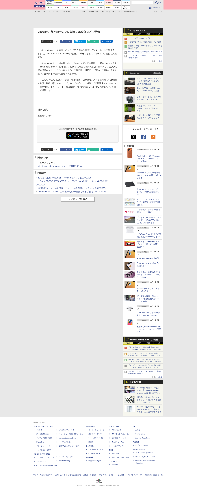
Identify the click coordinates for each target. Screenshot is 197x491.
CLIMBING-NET (94, 453)
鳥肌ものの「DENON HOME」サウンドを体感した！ (148, 108)
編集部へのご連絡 (89, 475)
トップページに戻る (77, 199)
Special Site (135, 73)
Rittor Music (90, 427)
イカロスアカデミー (119, 446)
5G (113, 11)
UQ (77, 11)
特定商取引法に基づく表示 (154, 475)
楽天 (83, 11)
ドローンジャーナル (43, 446)
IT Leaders (40, 442)
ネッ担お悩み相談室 (43, 450)
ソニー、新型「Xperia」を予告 (139, 38)
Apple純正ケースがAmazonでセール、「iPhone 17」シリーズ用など (148, 158)
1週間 (148, 34)
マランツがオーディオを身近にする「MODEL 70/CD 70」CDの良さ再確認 (149, 81)
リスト (56, 41)
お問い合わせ (60, 475)
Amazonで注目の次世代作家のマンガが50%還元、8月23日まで (149, 175)
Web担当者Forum (42, 434)
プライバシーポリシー (107, 475)
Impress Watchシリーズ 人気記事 (144, 339)
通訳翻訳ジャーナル (119, 438)
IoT (119, 11)
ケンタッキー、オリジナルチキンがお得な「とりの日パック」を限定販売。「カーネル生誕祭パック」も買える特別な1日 (145, 355)
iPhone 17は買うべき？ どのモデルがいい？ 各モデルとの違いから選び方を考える (149, 409)
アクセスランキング (138, 30)
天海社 (137, 430)
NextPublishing (64, 461)
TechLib (115, 465)
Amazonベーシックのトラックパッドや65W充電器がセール (149, 192)
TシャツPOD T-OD (95, 438)
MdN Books (116, 453)
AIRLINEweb (116, 430)
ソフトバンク (54, 11)
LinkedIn (108, 41)
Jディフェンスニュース (120, 434)
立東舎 (90, 442)
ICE (134, 427)
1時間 (128, 34)
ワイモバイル (67, 11)
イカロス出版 (114, 427)
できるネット (41, 461)
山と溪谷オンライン (95, 449)
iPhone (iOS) (93, 11)
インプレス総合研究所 (44, 438)
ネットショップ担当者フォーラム (71, 434)
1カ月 (158, 34)
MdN (111, 450)
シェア (68, 41)
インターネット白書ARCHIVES (47, 465)
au (44, 11)
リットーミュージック (96, 430)
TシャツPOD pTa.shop (144, 453)
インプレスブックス (66, 457)
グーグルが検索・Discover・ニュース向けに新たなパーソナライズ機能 (149, 298)
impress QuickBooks (142, 438)
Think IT (39, 430)
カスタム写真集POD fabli (145, 457)
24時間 (138, 34)
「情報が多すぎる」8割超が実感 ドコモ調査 (144, 42)
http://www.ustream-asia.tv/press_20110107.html (60, 166)
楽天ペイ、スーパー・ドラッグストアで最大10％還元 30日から (149, 244)
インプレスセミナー (66, 442)
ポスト (49, 41)
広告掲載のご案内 (74, 475)
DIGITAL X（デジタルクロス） (70, 446)
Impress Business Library (68, 438)
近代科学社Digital (94, 461)
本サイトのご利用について (43, 475)
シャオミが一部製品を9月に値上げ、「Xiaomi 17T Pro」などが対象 (149, 274)
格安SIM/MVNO (129, 11)
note (95, 41)
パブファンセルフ (141, 445)
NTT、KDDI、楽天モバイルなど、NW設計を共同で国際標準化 (149, 202)
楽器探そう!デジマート (96, 434)
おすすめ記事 (135, 382)
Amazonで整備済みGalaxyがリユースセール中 (145, 52)
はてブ (81, 41)
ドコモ (37, 11)
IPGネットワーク (139, 449)
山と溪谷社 (90, 446)
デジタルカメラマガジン (45, 457)
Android (105, 11)
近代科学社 (90, 457)
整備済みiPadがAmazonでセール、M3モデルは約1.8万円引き (149, 329)
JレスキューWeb (118, 442)
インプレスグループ (134, 475)
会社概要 (121, 475)
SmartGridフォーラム (66, 430)
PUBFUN (136, 442)
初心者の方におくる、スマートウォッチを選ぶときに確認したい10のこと (149, 400)
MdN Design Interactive (120, 457)
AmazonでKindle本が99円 (148, 258)
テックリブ (113, 461)
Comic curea (140, 434)
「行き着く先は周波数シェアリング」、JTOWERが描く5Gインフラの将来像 (149, 220)
